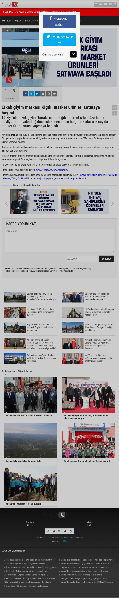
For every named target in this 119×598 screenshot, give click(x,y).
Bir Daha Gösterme (53, 54)
